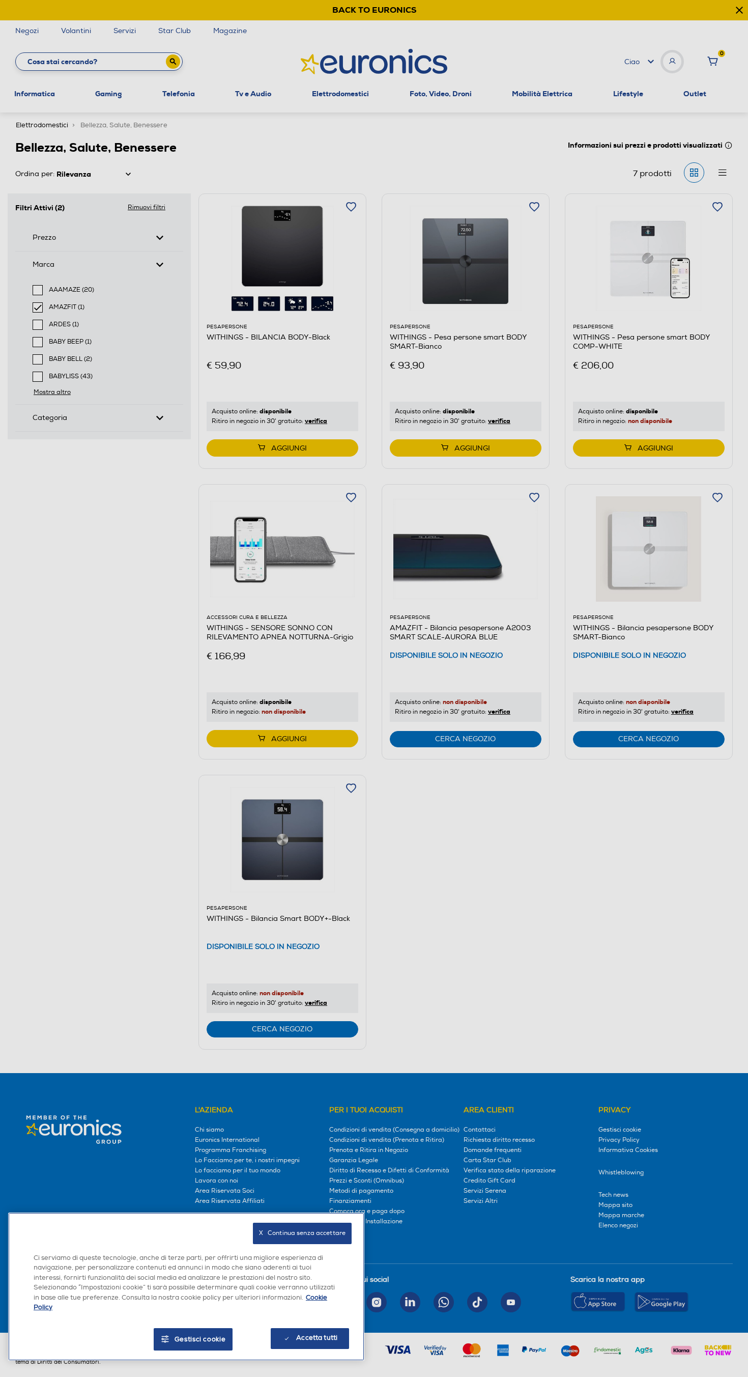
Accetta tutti (316, 1338)
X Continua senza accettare (302, 1233)
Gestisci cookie (200, 1339)
